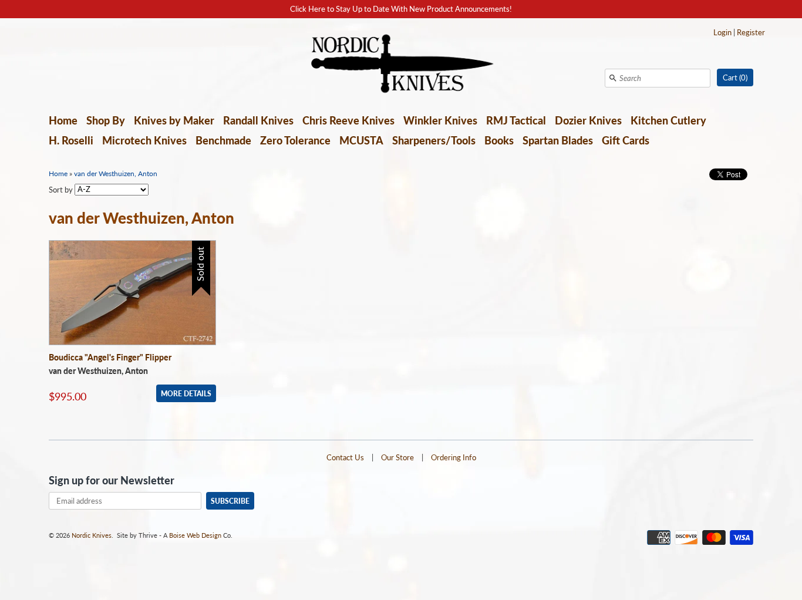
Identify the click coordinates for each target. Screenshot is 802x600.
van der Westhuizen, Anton (115, 173)
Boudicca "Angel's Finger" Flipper (110, 357)
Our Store (397, 457)
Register (751, 32)
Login (722, 32)
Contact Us (345, 457)
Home (63, 120)
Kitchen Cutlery (668, 120)
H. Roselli (71, 140)
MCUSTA (361, 140)
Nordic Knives (92, 535)
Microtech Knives (144, 140)
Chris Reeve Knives (348, 120)
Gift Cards (625, 140)
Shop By (105, 120)
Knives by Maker (174, 120)
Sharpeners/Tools (434, 140)
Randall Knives (258, 120)
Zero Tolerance (295, 140)
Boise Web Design (195, 535)
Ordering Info (453, 457)
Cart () (735, 77)
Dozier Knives (588, 120)
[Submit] (613, 78)
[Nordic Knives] (401, 64)
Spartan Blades (558, 140)
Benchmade (223, 140)
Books (499, 140)
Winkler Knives (440, 120)
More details (186, 393)
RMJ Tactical (516, 120)
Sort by (61, 189)
